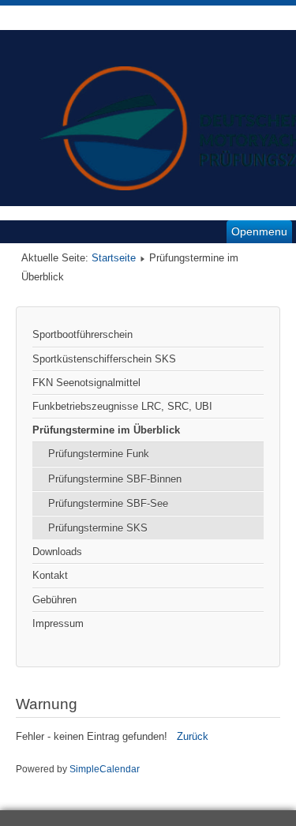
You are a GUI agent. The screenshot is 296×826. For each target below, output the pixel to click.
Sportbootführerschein (82, 334)
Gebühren (54, 600)
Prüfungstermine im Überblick (106, 430)
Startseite (114, 258)
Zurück (192, 736)
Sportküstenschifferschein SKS (104, 359)
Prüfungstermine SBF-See (108, 503)
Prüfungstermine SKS (98, 528)
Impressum (58, 623)
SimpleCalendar (104, 769)
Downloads (57, 552)
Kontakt (50, 575)
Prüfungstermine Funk (98, 454)
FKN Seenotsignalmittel (86, 383)
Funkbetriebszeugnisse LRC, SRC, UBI (122, 406)
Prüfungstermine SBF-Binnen (115, 479)
